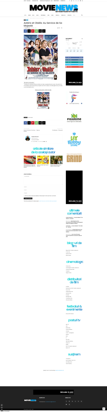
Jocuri (37, 15)
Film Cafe (67, 339)
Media (52, 15)
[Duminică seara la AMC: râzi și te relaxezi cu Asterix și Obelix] (56, 160)
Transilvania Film (69, 298)
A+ (1, 405)
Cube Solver (68, 225)
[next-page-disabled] (26, 169)
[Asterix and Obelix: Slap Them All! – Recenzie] (43, 160)
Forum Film (68, 289)
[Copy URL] (43, 31)
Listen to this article (30, 82)
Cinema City (68, 266)
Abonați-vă (80, 66)
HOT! (25, 15)
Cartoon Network (69, 329)
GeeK (48, 15)
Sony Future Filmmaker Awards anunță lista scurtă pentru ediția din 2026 (74, 235)
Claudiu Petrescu (35, 136)
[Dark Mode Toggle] (103, 408)
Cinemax (67, 331)
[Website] (79, 1)
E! (66, 337)
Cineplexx (67, 271)
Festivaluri (69, 15)
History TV (68, 342)
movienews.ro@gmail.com (50, 401)
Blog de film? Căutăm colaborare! (72, 250)
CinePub (67, 286)
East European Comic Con (70, 360)
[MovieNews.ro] (53, 8)
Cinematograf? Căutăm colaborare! (72, 267)
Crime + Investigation (70, 332)
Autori (52, 0)
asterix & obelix (30, 117)
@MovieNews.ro (60, 370)
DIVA (67, 336)
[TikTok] (75, 1)
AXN (66, 326)
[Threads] (82, 1)
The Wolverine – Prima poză (57, 130)
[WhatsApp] (36, 31)
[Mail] (36, 141)
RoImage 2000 (68, 296)
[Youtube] (80, 1)
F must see (68, 251)
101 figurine (68, 358)
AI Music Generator (69, 217)
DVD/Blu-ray (63, 15)
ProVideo (67, 294)
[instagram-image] (6, 379)
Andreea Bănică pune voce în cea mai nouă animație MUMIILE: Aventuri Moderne (74, 230)
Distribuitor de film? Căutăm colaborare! (73, 288)
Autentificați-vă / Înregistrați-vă (45, 0)
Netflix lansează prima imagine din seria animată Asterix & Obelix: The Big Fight (29, 166)
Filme (33, 15)
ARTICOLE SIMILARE (43, 149)
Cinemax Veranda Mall (70, 269)
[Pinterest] (32, 31)
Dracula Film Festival (70, 313)
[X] (77, 1)
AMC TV (67, 324)
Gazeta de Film (68, 253)
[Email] (40, 31)
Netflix (67, 344)
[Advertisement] (43, 113)
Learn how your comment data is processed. (48, 201)
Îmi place (80, 57)
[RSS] (73, 1)
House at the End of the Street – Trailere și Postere (32, 131)
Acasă (25, 18)
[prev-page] (24, 169)
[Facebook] (69, 1)
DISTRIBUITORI (63, 0)
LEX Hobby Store (69, 361)
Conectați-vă (80, 59)
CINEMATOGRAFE (56, 0)
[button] (82, 15)
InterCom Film (68, 293)
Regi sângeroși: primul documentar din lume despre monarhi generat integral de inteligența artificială (74, 222)
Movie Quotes (68, 255)
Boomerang (68, 327)
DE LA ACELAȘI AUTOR (43, 152)
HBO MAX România (69, 341)
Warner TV (68, 347)
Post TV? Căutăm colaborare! (71, 346)
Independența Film (69, 291)
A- (1, 410)
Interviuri (57, 15)
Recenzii (29, 15)
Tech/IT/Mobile (43, 15)
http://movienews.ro (34, 138)
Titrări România (69, 363)
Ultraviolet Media (69, 299)
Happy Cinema (68, 272)
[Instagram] (71, 1)
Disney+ (67, 334)
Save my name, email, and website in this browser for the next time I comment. (40, 195)
